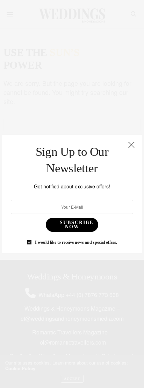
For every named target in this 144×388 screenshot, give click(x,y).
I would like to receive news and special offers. (76, 242)
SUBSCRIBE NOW (76, 224)
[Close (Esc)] (131, 145)
